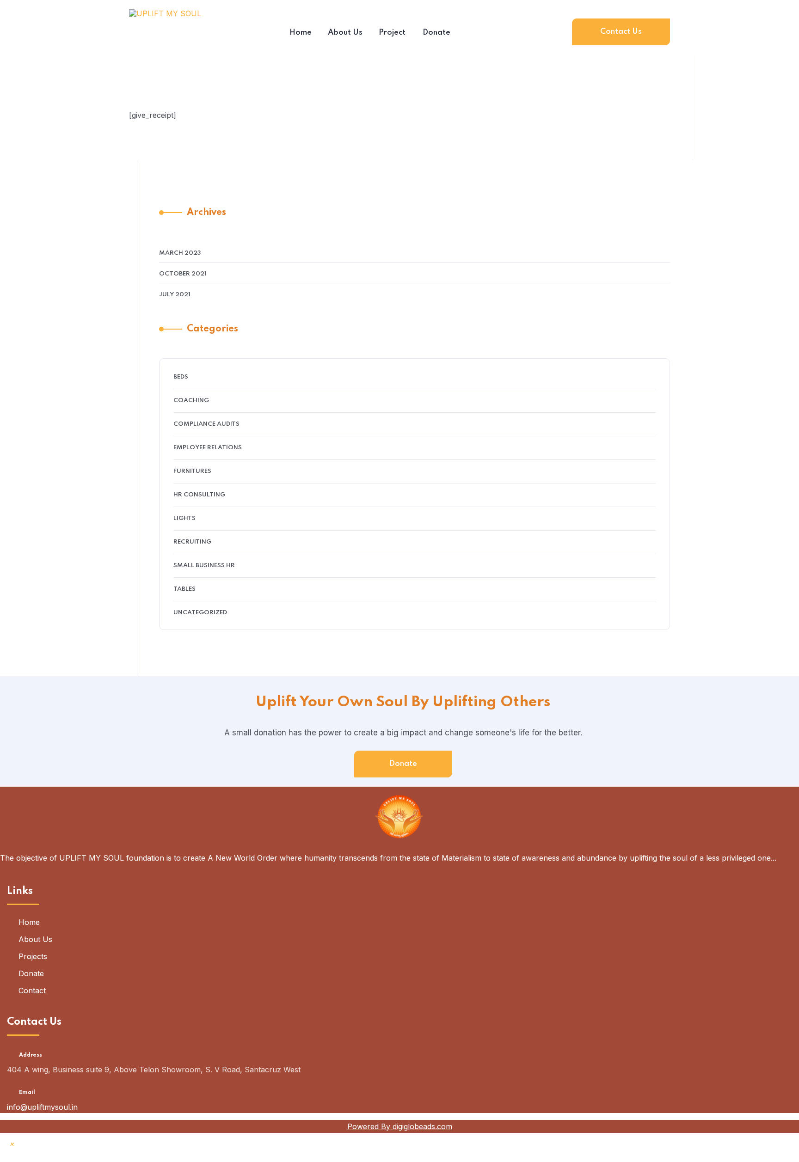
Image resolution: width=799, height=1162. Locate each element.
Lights (184, 518)
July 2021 (175, 295)
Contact (32, 990)
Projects (32, 956)
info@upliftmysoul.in (42, 1107)
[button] (12, 1143)
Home (29, 922)
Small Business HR (204, 566)
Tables (184, 589)
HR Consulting (199, 495)
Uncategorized (200, 613)
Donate (403, 764)
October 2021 (183, 274)
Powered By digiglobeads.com (399, 1126)
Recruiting (192, 542)
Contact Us (621, 32)
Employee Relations (207, 448)
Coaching (191, 401)
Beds (180, 377)
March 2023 (180, 253)
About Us (35, 939)
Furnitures (192, 471)
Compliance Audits (206, 424)
